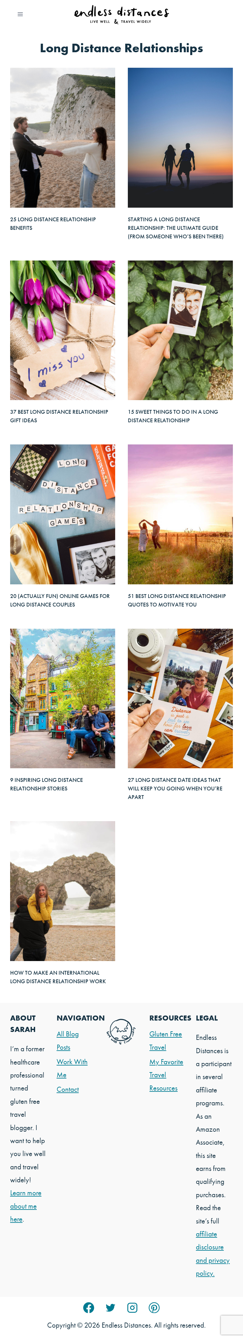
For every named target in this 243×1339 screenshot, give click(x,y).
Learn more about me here (25, 1206)
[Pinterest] (154, 1308)
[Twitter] (111, 1308)
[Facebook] (89, 1308)
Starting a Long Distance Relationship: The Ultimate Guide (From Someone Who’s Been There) (176, 228)
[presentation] (62, 138)
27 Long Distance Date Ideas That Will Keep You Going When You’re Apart (175, 788)
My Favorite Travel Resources (166, 1075)
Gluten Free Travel (165, 1040)
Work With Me (72, 1068)
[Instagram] (132, 1308)
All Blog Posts (68, 1040)
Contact (68, 1089)
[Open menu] (20, 14)
